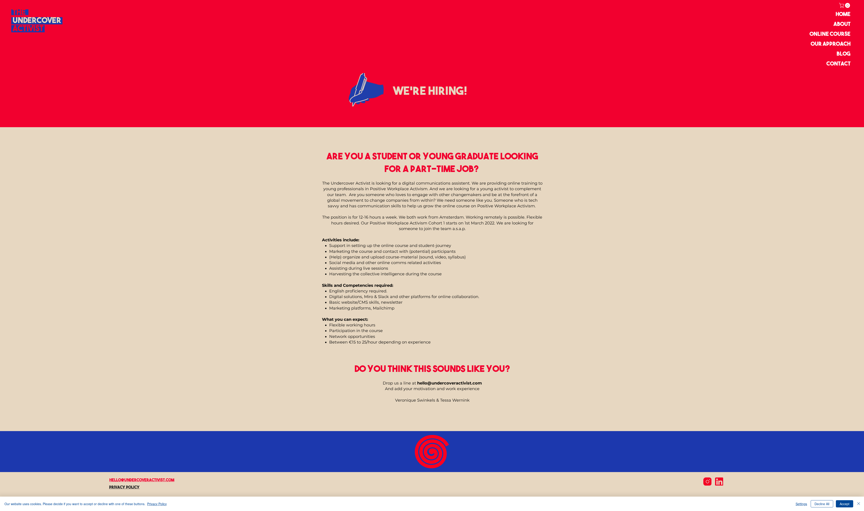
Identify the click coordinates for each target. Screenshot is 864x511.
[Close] (858, 503)
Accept (844, 504)
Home (843, 13)
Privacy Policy (157, 504)
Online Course (830, 33)
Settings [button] (801, 504)
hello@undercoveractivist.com (449, 383)
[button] (845, 5)
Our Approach (830, 43)
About (841, 23)
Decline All (821, 504)
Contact (838, 63)
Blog (843, 53)
